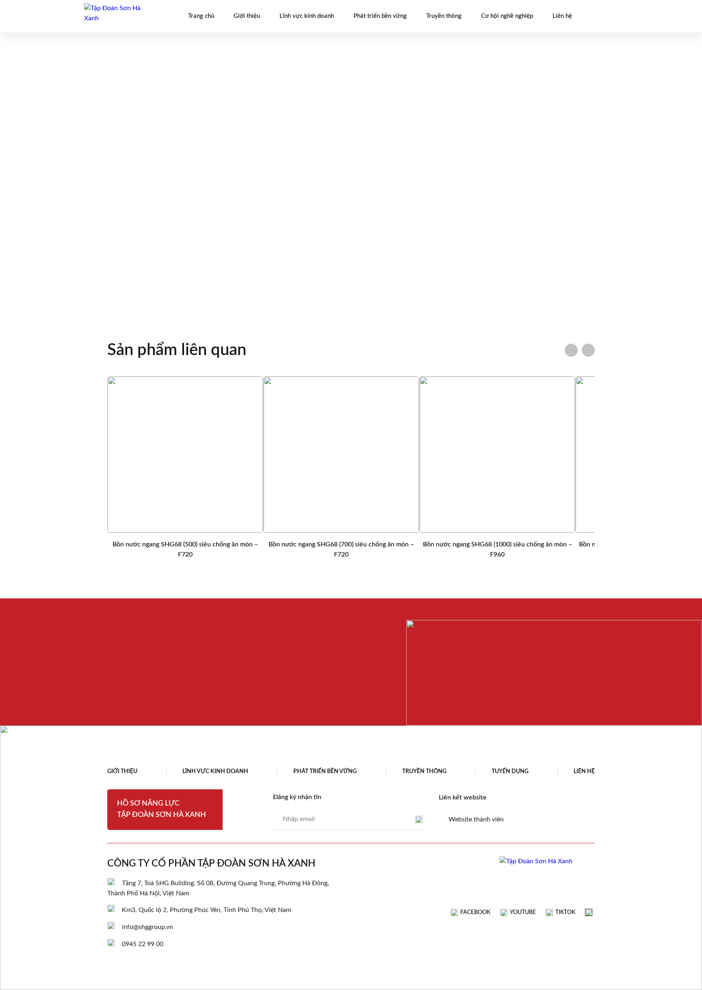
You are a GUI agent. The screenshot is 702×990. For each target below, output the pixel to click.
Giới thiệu (247, 16)
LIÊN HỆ (584, 771)
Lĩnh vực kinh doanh (307, 16)
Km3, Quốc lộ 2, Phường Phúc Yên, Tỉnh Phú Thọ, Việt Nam (206, 910)
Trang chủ (201, 16)
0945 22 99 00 (142, 944)
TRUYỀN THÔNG (424, 771)
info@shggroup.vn (147, 927)
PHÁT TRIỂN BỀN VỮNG (325, 771)
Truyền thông (444, 16)
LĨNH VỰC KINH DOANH (215, 771)
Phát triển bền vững (380, 16)
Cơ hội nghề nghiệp (507, 16)
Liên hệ (562, 16)
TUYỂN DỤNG (510, 771)
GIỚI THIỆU (122, 771)
